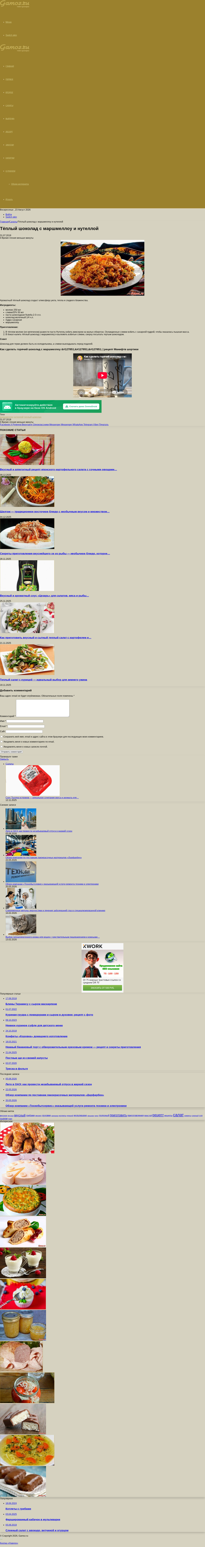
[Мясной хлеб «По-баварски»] (21, 1371)
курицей (70, 1116)
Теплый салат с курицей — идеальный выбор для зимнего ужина (43, 679)
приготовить (118, 1115)
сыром (4, 1118)
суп (200, 1115)
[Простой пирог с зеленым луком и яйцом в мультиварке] (23, 1215)
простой (148, 1115)
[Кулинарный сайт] (14, 7)
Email (3, 726)
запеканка (54, 1116)
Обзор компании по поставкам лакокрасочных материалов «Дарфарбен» (44, 857)
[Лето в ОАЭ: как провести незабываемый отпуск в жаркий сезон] (21, 828)
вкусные (11, 1116)
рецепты (168, 1115)
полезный (104, 1115)
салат (178, 1114)
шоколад (36, 417)
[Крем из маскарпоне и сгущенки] (23, 1308)
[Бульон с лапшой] (27, 1465)
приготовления (135, 1115)
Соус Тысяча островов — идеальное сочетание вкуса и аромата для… (42, 797)
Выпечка (10, 119)
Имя (3, 721)
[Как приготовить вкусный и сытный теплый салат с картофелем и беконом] (27, 632)
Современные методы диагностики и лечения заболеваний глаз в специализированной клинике (55, 910)
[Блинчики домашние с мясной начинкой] (23, 1246)
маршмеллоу (6, 417)
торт (10, 1119)
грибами (30, 1115)
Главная (4, 222)
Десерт (9, 132)
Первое (9, 79)
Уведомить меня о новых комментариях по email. (28, 742)
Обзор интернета (20, 184)
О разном (10, 171)
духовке (46, 1115)
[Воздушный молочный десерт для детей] (23, 1277)
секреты (187, 1116)
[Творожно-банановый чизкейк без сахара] (23, 1184)
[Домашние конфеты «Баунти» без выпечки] (23, 1496)
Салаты (9, 105)
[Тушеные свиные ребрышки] (27, 1152)
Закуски (10, 145)
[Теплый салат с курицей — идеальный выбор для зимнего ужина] (27, 674)
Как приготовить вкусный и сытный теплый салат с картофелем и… (45, 637)
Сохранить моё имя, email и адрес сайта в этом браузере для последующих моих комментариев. (53, 737)
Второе (9, 92)
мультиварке (80, 1115)
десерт (38, 1115)
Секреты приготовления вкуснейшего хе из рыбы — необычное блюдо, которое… (55, 553)
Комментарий (7, 716)
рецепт (158, 1115)
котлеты (62, 1115)
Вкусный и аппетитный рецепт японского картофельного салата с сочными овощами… (58, 469)
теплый (28, 417)
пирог (96, 1116)
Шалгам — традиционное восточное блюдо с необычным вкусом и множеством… (55, 511)
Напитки (10, 158)
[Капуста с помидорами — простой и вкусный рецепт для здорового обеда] (27, 1402)
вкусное (3, 1115)
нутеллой (18, 417)
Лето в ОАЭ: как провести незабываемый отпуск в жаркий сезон (39, 831)
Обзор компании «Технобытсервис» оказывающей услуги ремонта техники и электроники (52, 884)
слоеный (195, 1116)
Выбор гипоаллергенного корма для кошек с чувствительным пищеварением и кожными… (53, 937)
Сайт (2, 731)
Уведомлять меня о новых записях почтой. (25, 747)
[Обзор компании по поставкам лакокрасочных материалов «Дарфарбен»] (21, 855)
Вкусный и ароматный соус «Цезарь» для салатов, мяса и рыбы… (44, 595)
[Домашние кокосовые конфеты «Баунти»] (23, 1433)
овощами (90, 1116)
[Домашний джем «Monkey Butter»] (23, 1340)
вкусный (20, 1115)
